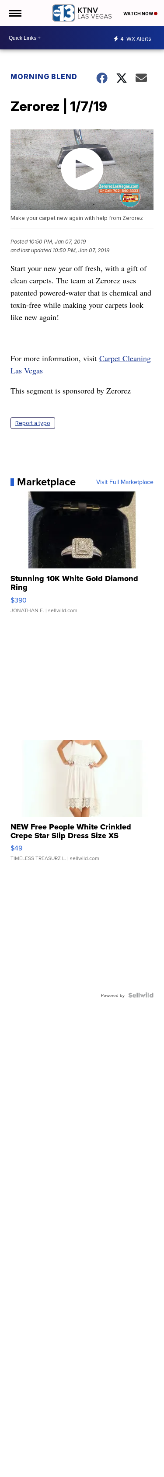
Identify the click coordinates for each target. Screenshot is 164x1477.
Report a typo (32, 423)
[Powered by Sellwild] (141, 995)
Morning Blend (43, 76)
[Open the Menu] (15, 13)
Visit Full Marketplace (125, 482)
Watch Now (138, 13)
